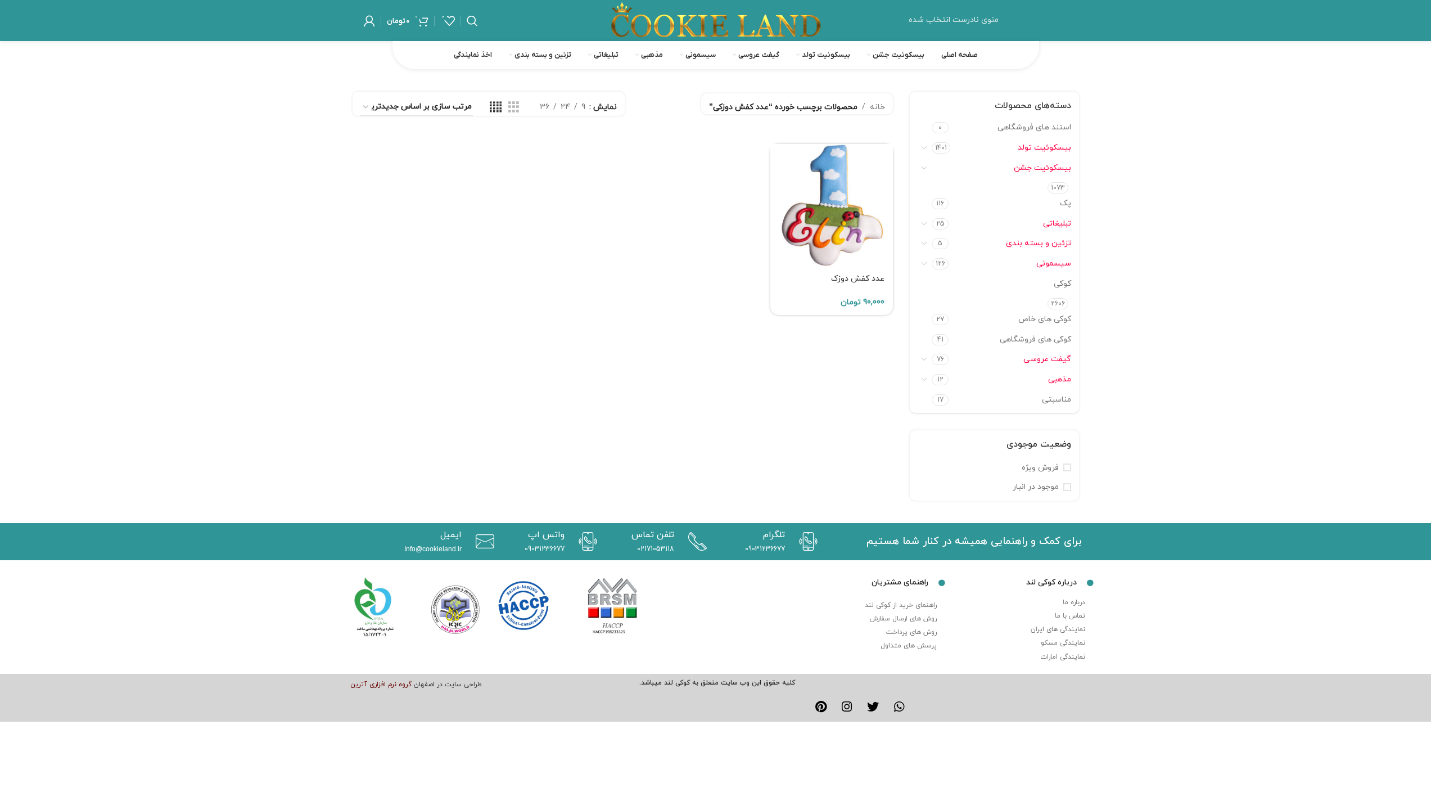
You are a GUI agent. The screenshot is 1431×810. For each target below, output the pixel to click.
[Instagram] (846, 707)
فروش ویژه (1040, 467)
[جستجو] (472, 21)
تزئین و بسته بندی (1038, 243)
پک (1065, 203)
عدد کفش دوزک (857, 278)
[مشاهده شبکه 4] (496, 107)
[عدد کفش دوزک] (831, 205)
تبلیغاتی (1057, 223)
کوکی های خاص (1044, 319)
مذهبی (1059, 379)
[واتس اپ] (585, 541)
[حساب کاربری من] (369, 21)
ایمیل (451, 535)
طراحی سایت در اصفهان (448, 684)
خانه (877, 107)
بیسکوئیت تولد (1044, 147)
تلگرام (774, 535)
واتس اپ (546, 535)
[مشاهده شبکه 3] (513, 107)
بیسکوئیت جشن (1042, 168)
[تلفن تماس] (695, 541)
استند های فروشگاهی (1034, 127)
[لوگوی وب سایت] (715, 20)
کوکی (1062, 283)
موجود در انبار (1036, 487)
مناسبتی (1056, 399)
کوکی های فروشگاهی (1035, 339)
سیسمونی (1053, 263)
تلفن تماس (652, 535)
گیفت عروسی (1047, 359)
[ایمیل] (482, 541)
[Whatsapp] (899, 707)
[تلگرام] (805, 541)
